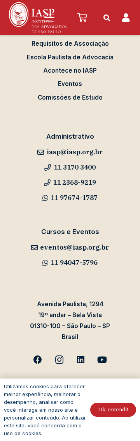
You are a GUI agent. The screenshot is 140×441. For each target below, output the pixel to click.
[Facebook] (38, 360)
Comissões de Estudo (70, 97)
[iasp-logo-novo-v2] (38, 17)
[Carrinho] (82, 17)
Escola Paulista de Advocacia (70, 57)
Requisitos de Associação (70, 43)
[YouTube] (102, 360)
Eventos (70, 83)
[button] (49, 17)
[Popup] (126, 17)
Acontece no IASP (70, 70)
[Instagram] (59, 360)
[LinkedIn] (80, 360)
